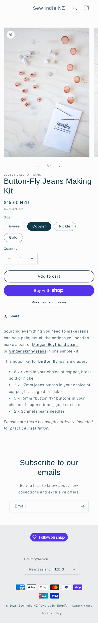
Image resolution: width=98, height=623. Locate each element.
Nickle (64, 226)
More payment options (49, 302)
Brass (17, 227)
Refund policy (82, 606)
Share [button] (15, 316)
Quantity (11, 249)
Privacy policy (51, 613)
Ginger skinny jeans (27, 351)
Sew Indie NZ (28, 606)
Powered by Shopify (53, 606)
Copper (39, 226)
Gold (13, 237)
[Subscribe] (82, 506)
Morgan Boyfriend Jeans (55, 344)
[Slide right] (59, 165)
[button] (10, 7)
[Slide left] (38, 165)
